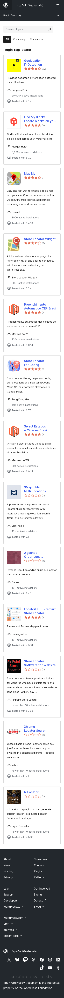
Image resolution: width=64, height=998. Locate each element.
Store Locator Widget (40, 239)
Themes (39, 865)
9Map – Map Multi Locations (35, 489)
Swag (39, 906)
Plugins (38, 871)
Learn (6, 888)
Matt (8, 924)
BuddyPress (12, 935)
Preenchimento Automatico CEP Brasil (40, 306)
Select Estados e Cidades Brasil (35, 428)
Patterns (39, 877)
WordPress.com (15, 917)
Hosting (8, 871)
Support (8, 894)
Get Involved (42, 888)
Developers (10, 900)
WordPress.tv (13, 906)
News (7, 865)
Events (38, 894)
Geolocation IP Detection (33, 62)
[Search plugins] (49, 29)
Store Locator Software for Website (40, 663)
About (7, 859)
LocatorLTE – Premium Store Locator (40, 611)
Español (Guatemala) (24, 951)
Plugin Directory (12, 15)
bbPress (10, 930)
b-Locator (31, 792)
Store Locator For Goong (34, 363)
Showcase (40, 859)
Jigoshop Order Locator (34, 554)
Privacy (8, 877)
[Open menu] (58, 5)
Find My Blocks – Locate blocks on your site (40, 119)
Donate (40, 900)
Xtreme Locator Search (35, 728)
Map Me (29, 173)
